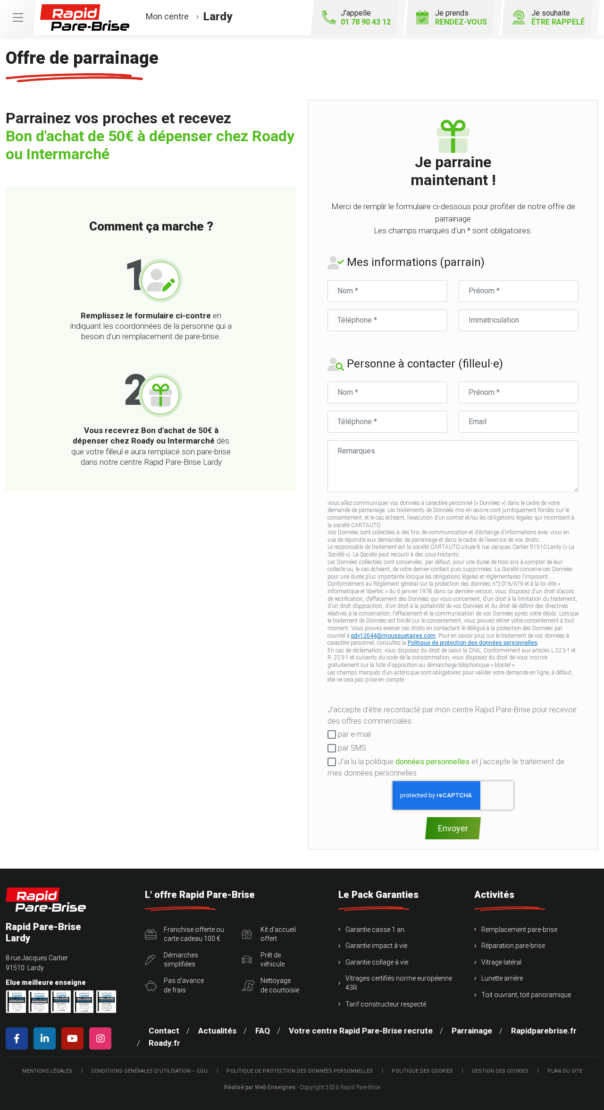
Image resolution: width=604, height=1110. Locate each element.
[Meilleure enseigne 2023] (106, 1001)
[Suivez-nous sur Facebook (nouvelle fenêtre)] (19, 1038)
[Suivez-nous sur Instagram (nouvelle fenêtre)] (102, 1038)
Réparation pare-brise (513, 945)
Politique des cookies (422, 1071)
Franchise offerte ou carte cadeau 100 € (194, 934)
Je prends (461, 17)
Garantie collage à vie (376, 962)
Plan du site (564, 1071)
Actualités (217, 1030)
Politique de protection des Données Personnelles (299, 1071)
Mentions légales (47, 1071)
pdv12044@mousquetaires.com (393, 635)
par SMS (351, 747)
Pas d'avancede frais (184, 985)
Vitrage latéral (501, 962)
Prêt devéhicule (272, 959)
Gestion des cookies (500, 1071)
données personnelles (432, 761)
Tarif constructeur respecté (385, 1004)
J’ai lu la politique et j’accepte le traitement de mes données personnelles (445, 767)
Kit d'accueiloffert (278, 934)
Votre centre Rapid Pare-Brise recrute (361, 1030)
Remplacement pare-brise (519, 929)
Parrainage (472, 1030)
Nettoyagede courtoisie (279, 985)
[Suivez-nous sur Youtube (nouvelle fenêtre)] (74, 1038)
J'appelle (366, 17)
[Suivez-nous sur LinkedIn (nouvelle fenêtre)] (46, 1038)
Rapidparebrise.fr (544, 1030)
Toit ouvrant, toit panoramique (526, 995)
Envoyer (453, 828)
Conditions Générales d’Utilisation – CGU (149, 1071)
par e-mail (353, 734)
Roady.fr (164, 1043)
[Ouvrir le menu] (18, 17)
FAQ (262, 1030)
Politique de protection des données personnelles (472, 643)
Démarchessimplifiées (181, 959)
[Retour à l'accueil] (46, 900)
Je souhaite (558, 17)
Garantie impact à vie (376, 945)
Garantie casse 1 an (374, 929)
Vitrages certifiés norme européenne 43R (398, 982)
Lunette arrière (502, 978)
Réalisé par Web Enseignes (259, 1087)
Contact (164, 1030)
